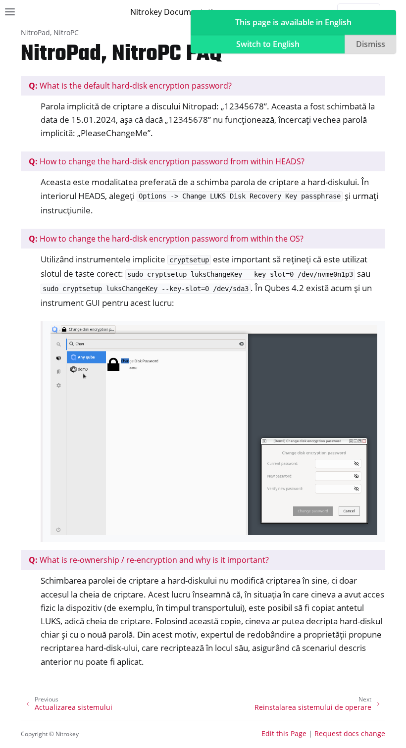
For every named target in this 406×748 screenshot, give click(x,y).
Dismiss (370, 44)
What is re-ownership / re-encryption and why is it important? (149, 559)
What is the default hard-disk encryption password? (130, 85)
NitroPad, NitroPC (50, 32)
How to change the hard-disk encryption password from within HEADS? (166, 161)
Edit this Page (283, 733)
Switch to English (268, 44)
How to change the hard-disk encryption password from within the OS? (166, 238)
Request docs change (349, 733)
